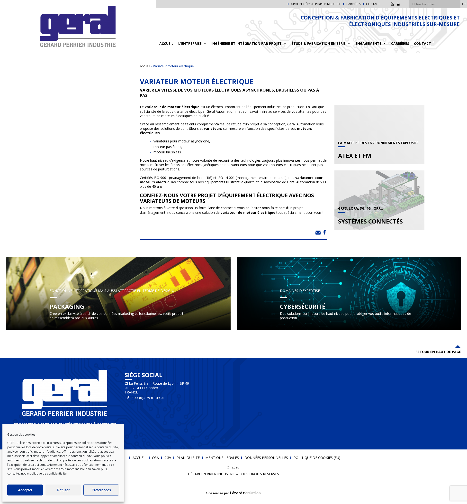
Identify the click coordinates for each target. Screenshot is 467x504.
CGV (167, 458)
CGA (155, 458)
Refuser (63, 490)
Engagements (368, 43)
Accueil (166, 43)
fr (464, 4)
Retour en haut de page (438, 351)
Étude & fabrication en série (318, 43)
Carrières (353, 4)
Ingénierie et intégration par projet (246, 43)
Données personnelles (266, 458)
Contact (373, 4)
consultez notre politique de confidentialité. (37, 473)
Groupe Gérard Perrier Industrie (316, 4)
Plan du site (188, 458)
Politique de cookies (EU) (317, 458)
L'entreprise (190, 43)
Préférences (101, 490)
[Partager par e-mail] (318, 232)
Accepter (25, 490)
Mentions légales (222, 458)
